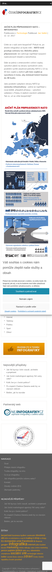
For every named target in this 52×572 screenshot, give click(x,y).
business (16, 535)
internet (31, 544)
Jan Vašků (42, 33)
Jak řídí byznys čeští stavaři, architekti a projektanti (25, 504)
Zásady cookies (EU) (12, 486)
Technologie (22, 33)
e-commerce (14, 538)
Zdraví (9, 332)
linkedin (3, 548)
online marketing (41, 548)
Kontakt (7, 482)
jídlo (37, 545)
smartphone (5, 554)
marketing (12, 547)
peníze (4, 550)
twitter (4, 557)
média (21, 548)
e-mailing (28, 538)
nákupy (27, 548)
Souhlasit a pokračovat (26, 291)
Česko (35, 557)
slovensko (35, 550)
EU (2, 541)
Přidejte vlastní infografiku (14, 467)
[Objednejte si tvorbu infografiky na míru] (24, 354)
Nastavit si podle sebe (26, 306)
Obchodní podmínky (12, 490)
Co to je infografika (11, 475)
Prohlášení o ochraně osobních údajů (32, 311)
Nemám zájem (26, 299)
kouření (43, 545)
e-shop (36, 538)
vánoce (20, 557)
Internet (9, 317)
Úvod (6, 464)
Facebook (27, 541)
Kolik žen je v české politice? (18, 382)
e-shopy (43, 538)
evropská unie (13, 540)
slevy (28, 550)
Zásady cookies (10, 311)
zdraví (28, 556)
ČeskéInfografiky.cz (22, 12)
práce (19, 550)
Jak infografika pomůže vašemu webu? (19, 479)
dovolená (40, 535)
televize (40, 554)
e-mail (21, 538)
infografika (18, 544)
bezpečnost (6, 535)
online (33, 548)
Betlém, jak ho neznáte (15, 393)
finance (39, 541)
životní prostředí (15, 560)
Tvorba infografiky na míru (14, 471)
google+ (4, 544)
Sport (8, 328)
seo (24, 550)
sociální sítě (19, 553)
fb (34, 541)
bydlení (23, 535)
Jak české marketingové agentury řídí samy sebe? (24, 507)
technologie (31, 554)
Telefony (9, 321)
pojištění (11, 550)
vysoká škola (12, 557)
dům (6, 538)
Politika (9, 325)
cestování (31, 535)
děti (2, 538)
